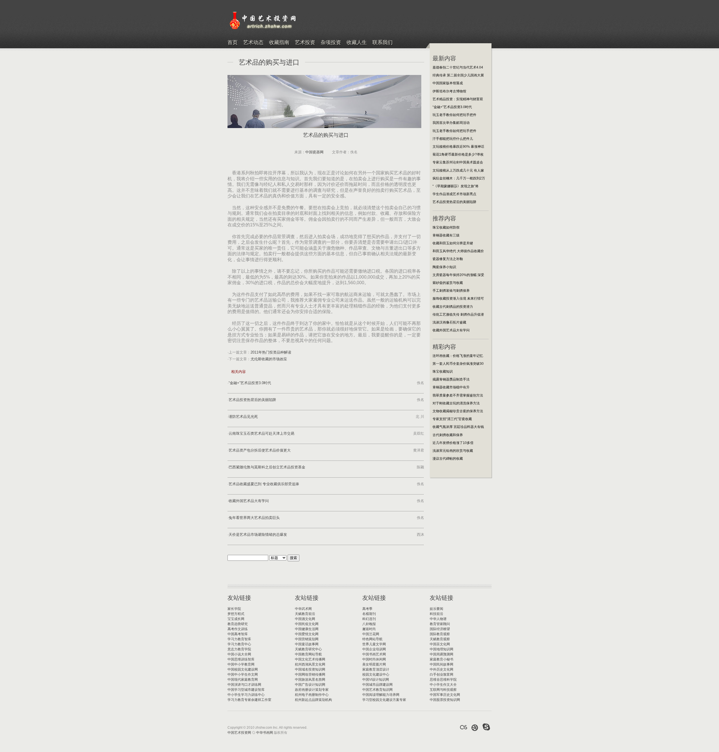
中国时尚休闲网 (374, 659)
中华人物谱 (438, 619)
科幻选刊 (369, 619)
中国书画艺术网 (374, 654)
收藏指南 (279, 42)
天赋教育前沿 (305, 614)
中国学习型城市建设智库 (246, 690)
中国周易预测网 (441, 654)
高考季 (367, 609)
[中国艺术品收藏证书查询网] (463, 727)
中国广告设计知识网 (310, 685)
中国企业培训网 (374, 649)
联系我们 (382, 42)
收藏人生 (357, 42)
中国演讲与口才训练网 (244, 685)
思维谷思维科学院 (443, 680)
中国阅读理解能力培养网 (380, 695)
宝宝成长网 (235, 619)
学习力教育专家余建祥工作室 (249, 700)
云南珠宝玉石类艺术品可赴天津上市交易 (261, 433)
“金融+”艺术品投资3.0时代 (250, 383)
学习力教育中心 (239, 644)
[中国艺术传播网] (475, 727)
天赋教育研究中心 (308, 649)
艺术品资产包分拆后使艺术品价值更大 (260, 450)
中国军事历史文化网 (445, 695)
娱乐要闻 (436, 609)
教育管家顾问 (440, 624)
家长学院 (234, 609)
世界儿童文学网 (374, 644)
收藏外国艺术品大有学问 (249, 501)
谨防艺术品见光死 (243, 416)
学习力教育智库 (239, 639)
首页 (232, 42)
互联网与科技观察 (443, 690)
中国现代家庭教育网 (242, 680)
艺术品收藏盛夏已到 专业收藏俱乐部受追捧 (264, 484)
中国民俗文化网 (306, 624)
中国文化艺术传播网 (310, 659)
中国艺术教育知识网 (377, 690)
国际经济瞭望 (440, 629)
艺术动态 (253, 42)
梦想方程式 (235, 614)
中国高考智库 (237, 634)
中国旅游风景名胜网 (310, 680)
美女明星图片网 (374, 664)
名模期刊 (369, 614)
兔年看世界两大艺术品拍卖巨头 (254, 518)
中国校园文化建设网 (242, 669)
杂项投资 (331, 42)
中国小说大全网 (239, 654)
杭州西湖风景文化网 (310, 664)
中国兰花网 (370, 634)
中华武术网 (303, 609)
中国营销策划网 (306, 639)
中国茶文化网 (440, 644)
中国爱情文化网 (306, 634)
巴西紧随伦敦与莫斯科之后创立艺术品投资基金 (267, 467)
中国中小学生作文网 (242, 674)
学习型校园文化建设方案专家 (384, 700)
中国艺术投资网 (239, 733)
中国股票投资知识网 (445, 700)
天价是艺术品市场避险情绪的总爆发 (258, 534)
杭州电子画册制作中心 (312, 695)
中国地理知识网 (441, 649)
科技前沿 (436, 614)
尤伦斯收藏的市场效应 (269, 359)
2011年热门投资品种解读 (271, 352)
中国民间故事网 (441, 664)
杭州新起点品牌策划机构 (313, 700)
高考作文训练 (237, 629)
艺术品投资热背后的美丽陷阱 (252, 400)
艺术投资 (305, 42)
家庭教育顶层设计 (375, 669)
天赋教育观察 (440, 639)
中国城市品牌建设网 (377, 685)
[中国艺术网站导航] (486, 727)
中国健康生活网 (306, 629)
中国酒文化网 (305, 619)
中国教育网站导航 (308, 654)
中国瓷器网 (314, 152)
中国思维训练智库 (240, 659)
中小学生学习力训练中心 (246, 695)
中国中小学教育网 (240, 664)
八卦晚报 (369, 624)
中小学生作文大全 (443, 685)
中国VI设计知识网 (375, 680)
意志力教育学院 (239, 649)
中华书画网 (264, 733)
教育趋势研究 (237, 624)
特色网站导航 (372, 639)
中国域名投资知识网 (310, 669)
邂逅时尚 (369, 629)
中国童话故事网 (306, 644)
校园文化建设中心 (375, 674)
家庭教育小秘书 (441, 659)
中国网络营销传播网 (310, 674)
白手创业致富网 (441, 674)
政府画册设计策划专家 (312, 690)
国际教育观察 (440, 634)
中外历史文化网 (441, 669)
